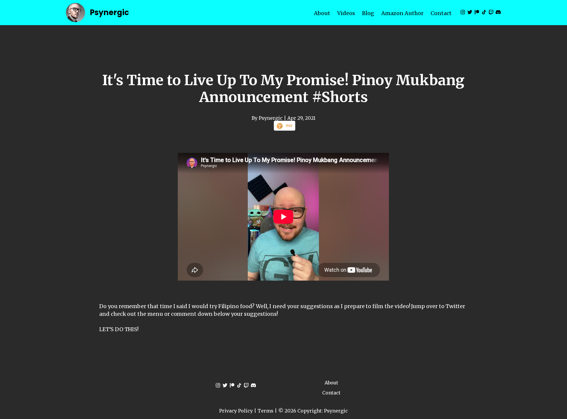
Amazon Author (402, 13)
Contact (441, 13)
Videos (346, 13)
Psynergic (109, 12)
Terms (265, 411)
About (322, 13)
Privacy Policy (236, 411)
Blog (368, 13)
